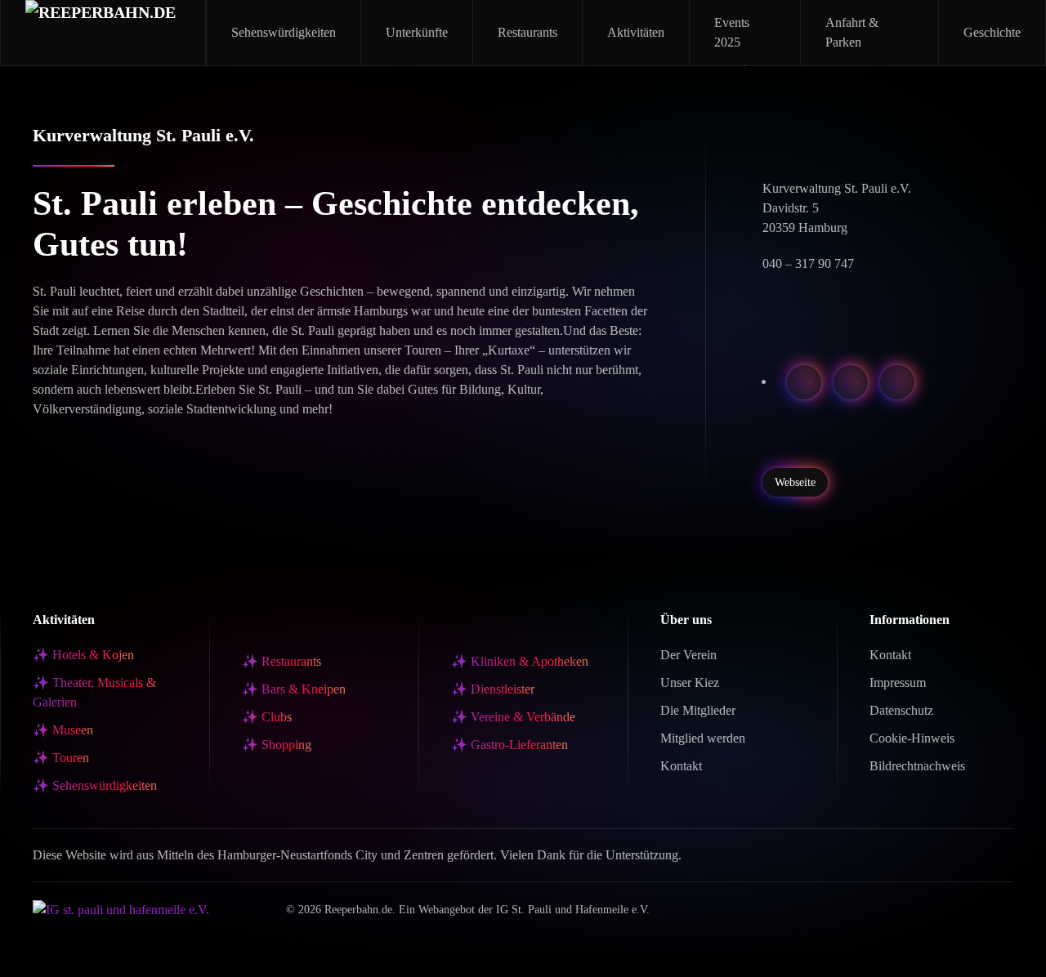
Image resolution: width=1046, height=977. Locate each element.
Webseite (795, 482)
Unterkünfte (417, 32)
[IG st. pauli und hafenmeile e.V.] (121, 908)
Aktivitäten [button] (635, 32)
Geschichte (992, 32)
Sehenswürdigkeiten (283, 32)
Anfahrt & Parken (851, 32)
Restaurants (527, 32)
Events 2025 (731, 32)
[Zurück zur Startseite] (103, 32)
